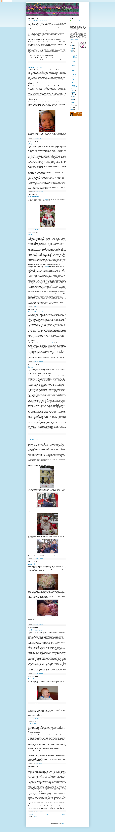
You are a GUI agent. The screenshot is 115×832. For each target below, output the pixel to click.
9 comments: (41, 361)
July (73, 96)
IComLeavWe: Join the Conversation (76, 117)
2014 (72, 43)
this (51, 350)
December (74, 53)
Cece (72, 24)
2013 (72, 45)
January (73, 105)
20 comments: (40, 138)
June (73, 97)
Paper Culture (30, 343)
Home (47, 814)
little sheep (52, 342)
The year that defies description (38, 21)
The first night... (33, 723)
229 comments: (41, 718)
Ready (30, 234)
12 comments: (41, 229)
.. (28, 706)
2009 (72, 51)
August (73, 94)
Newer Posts (31, 814)
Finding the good (33, 679)
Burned (30, 367)
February (74, 104)
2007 (72, 109)
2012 (72, 47)
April (73, 101)
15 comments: (41, 306)
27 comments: (40, 624)
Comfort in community (35, 630)
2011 (72, 48)
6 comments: (40, 811)
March (73, 102)
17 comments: (40, 191)
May (73, 99)
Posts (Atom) (35, 816)
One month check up (35, 67)
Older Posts (64, 814)
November (74, 88)
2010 (72, 50)
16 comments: (40, 61)
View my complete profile (74, 39)
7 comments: (40, 763)
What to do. (32, 144)
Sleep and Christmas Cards (37, 312)
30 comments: (41, 558)
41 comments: (41, 673)
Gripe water (47, 266)
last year (46, 199)
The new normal (33, 439)
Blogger (62, 823)
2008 (72, 107)
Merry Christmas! (33, 197)
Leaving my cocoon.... (35, 769)
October (73, 90)
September (74, 92)
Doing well (31, 564)
